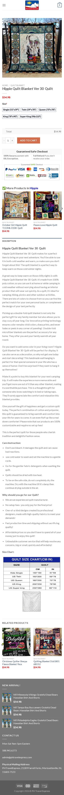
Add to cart (28, 140)
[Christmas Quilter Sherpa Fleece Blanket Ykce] (16, 642)
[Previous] (2, 214)
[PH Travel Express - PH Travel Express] (32, 5)
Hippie (34, 188)
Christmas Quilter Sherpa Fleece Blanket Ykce (14, 662)
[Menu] (4, 5)
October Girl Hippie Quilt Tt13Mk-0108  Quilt (14, 226)
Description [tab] (9, 241)
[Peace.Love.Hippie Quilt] (47, 205)
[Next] (61, 214)
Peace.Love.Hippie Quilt (45, 225)
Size (4, 104)
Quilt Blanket (17, 85)
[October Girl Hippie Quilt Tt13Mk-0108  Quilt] (16, 205)
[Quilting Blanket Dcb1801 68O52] (47, 642)
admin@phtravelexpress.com (17, 757)
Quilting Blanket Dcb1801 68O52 (46, 662)
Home (5, 85)
